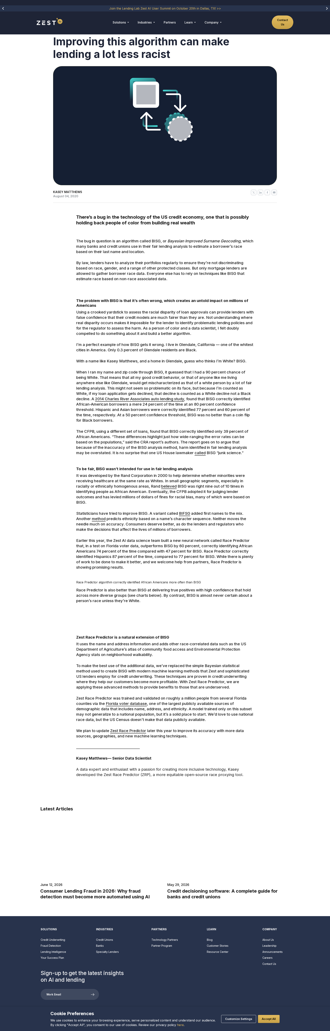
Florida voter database (126, 703)
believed (169, 486)
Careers (267, 957)
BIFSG (184, 513)
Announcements (272, 951)
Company (212, 22)
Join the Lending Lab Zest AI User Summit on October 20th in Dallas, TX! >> (165, 8)
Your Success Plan (52, 957)
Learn (188, 22)
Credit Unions (104, 939)
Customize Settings (238, 1018)
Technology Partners (164, 939)
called (200, 453)
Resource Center (217, 951)
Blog (210, 939)
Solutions (120, 22)
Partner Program (161, 945)
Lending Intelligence (53, 951)
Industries (145, 22)
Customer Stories (217, 945)
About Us (268, 939)
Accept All (269, 1018)
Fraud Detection (51, 945)
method (99, 518)
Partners (170, 22)
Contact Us (282, 22)
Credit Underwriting (53, 939)
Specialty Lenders (107, 951)
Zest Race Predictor (128, 730)
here (180, 1025)
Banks (100, 945)
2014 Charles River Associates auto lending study (139, 399)
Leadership (269, 945)
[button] (3, 8)
